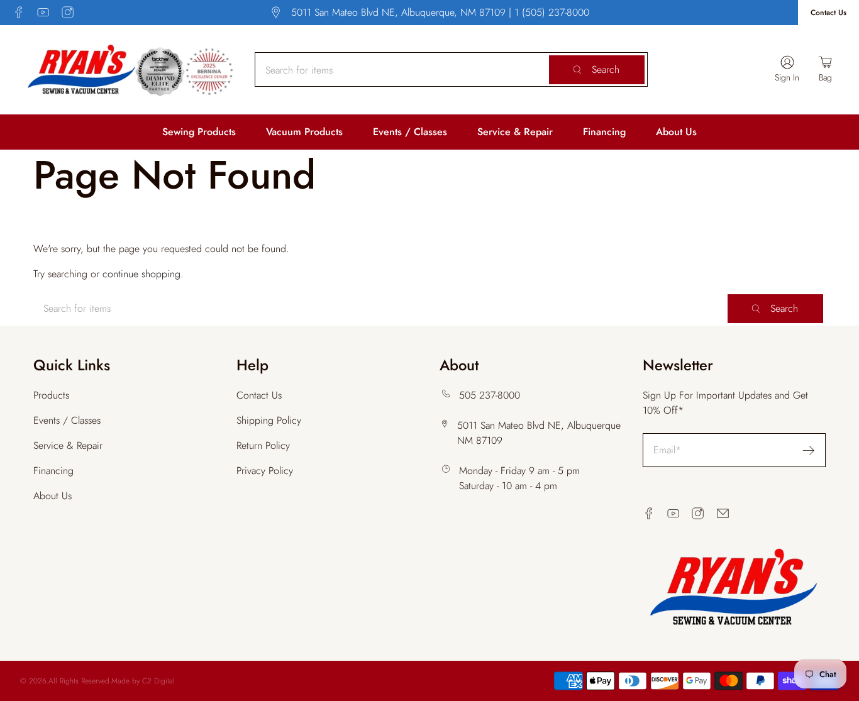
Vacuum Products (304, 131)
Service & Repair (515, 131)
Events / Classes (410, 131)
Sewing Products (199, 131)
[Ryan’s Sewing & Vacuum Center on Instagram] (68, 12)
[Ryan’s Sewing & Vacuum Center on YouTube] (43, 12)
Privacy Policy (264, 470)
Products (51, 395)
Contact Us (828, 12)
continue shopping (141, 274)
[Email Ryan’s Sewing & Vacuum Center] (723, 513)
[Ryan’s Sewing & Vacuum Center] (131, 69)
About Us (676, 131)
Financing (604, 131)
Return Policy (263, 445)
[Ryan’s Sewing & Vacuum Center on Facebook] (19, 12)
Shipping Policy (268, 420)
